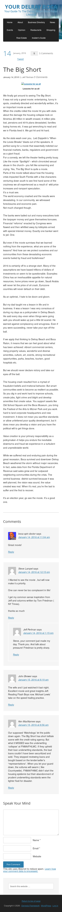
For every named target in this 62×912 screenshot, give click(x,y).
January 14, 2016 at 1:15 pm (38, 633)
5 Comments (46, 53)
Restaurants (35, 29)
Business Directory (36, 22)
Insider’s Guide (39, 37)
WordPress (46, 905)
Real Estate (21, 37)
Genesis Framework (30, 905)
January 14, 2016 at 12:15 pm (34, 572)
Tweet (20, 59)
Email (36, 848)
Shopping (50, 29)
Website (37, 856)
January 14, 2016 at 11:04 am (34, 537)
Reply (11, 551)
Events (10, 29)
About (20, 22)
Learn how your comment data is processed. (29, 870)
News (52, 22)
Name (36, 840)
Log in (55, 905)
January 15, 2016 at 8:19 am (33, 679)
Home (9, 22)
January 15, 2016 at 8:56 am (33, 724)
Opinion (21, 29)
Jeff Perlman (28, 77)
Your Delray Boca (31, 6)
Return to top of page (31, 901)
